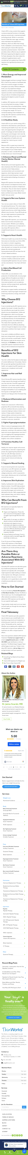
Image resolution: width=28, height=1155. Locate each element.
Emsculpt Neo (6, 1096)
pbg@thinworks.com (9, 1063)
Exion (3, 1100)
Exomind (4, 1091)
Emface (4, 1098)
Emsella (4, 1093)
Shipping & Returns (8, 1120)
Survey (4, 1126)
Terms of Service (8, 1117)
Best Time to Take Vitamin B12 (12, 663)
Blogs (4, 1123)
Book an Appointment (11, 786)
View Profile (6, 719)
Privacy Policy (14, 1141)
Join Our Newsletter (7, 1104)
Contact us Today (14, 1017)
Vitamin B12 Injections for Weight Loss (14, 661)
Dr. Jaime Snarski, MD (12, 704)
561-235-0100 (7, 1059)
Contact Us (6, 1128)
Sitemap (4, 1131)
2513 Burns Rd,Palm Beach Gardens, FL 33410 (11, 1055)
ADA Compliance (22, 1141)
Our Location (7, 1114)
